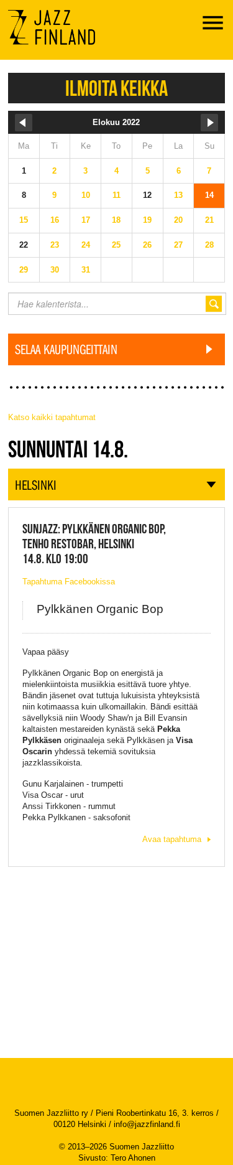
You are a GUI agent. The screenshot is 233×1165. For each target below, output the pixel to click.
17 (85, 220)
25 (116, 245)
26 (147, 245)
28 (209, 245)
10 (85, 195)
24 (85, 245)
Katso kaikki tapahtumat (52, 417)
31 (85, 269)
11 (116, 195)
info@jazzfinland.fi (147, 1124)
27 (178, 245)
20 (178, 220)
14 (209, 195)
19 (147, 220)
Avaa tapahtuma (171, 839)
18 (116, 220)
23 (54, 245)
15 (23, 220)
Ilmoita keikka (116, 88)
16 (54, 220)
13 (178, 195)
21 (209, 220)
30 (54, 269)
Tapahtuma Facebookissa (68, 581)
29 (23, 269)
